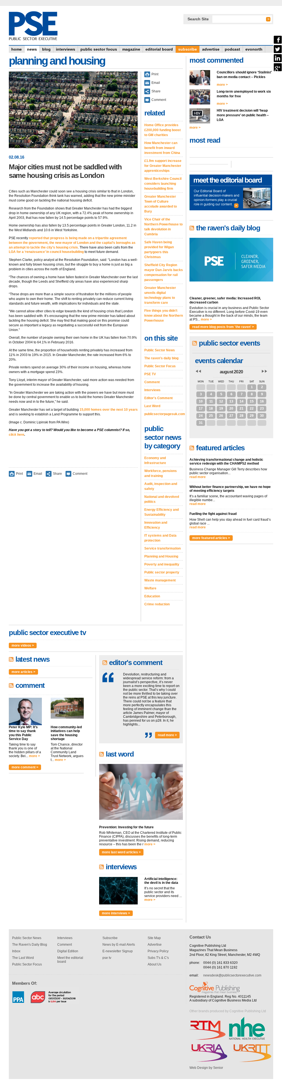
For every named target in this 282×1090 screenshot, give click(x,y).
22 (252, 408)
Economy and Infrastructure (155, 460)
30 (231, 387)
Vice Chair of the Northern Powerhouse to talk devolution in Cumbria (163, 226)
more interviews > (116, 913)
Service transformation (162, 548)
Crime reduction (157, 604)
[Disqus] (73, 553)
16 (262, 401)
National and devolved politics (161, 499)
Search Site (198, 19)
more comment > (25, 767)
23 (262, 408)
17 (201, 408)
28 (211, 387)
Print (19, 474)
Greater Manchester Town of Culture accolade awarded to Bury (160, 204)
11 (211, 401)
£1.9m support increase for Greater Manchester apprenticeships (162, 166)
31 (241, 387)
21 (241, 408)
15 (252, 401)
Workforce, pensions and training (160, 473)
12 (221, 401)
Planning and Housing (161, 556)
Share (57, 474)
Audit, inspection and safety (160, 486)
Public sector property (161, 572)
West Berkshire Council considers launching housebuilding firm (162, 184)
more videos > (23, 645)
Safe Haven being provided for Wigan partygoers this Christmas (159, 249)
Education (152, 596)
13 (231, 401)
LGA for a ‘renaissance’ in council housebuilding (46, 252)
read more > (167, 735)
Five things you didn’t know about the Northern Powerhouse (163, 315)
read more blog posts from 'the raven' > (223, 327)
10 (201, 401)
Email (38, 474)
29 (221, 387)
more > (34, 756)
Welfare (150, 588)
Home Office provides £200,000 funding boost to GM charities (162, 130)
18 (211, 408)
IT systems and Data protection (160, 538)
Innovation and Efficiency (155, 525)
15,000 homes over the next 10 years (109, 410)
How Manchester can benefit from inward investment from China (162, 148)
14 (241, 401)
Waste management (160, 580)
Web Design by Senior (206, 1068)
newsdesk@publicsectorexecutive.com (232, 975)
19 (221, 408)
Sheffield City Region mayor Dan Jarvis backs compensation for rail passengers (163, 272)
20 (231, 408)
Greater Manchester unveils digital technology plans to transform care (160, 295)
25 (211, 416)
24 (201, 416)
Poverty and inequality (161, 564)
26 (221, 416)
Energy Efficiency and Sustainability (161, 512)
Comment (80, 474)
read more (197, 477)
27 (201, 387)
